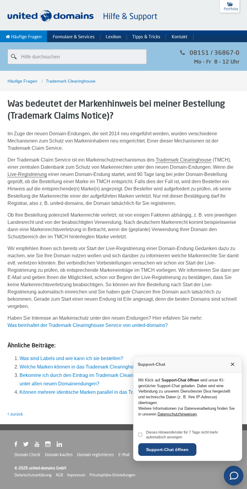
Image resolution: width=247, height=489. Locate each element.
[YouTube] (40, 445)
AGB (59, 474)
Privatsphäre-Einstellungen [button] (112, 474)
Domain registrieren (95, 455)
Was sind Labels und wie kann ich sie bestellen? (71, 358)
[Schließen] (232, 364)
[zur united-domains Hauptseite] (83, 20)
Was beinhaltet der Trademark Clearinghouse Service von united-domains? (88, 325)
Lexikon (113, 36)
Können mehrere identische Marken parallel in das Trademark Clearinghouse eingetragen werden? (125, 392)
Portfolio (231, 9)
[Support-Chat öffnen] (233, 475)
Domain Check (27, 455)
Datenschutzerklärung (33, 474)
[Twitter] (29, 445)
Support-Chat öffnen (167, 449)
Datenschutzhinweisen (177, 414)
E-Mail (124, 455)
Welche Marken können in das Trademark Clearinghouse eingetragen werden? (104, 366)
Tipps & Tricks (146, 36)
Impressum (76, 474)
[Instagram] (51, 445)
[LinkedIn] (62, 445)
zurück (16, 414)
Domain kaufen (59, 455)
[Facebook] (18, 445)
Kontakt (179, 36)
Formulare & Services (74, 36)
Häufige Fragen (26, 36)
